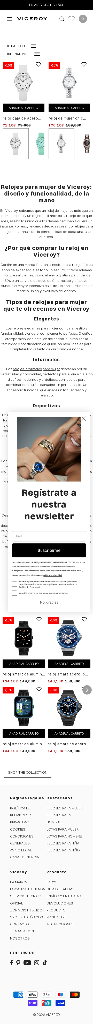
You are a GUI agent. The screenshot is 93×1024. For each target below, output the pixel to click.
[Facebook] (11, 962)
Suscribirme (49, 550)
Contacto (19, 924)
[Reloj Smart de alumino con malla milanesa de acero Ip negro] (24, 638)
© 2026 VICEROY (46, 1014)
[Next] (87, 690)
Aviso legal (21, 850)
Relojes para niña (63, 843)
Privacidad (19, 822)
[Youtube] (27, 962)
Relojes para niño (63, 850)
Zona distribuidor (27, 910)
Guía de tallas (60, 889)
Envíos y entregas (64, 896)
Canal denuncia (24, 857)
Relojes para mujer (65, 808)
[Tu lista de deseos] (71, 18)
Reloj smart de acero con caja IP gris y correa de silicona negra (67, 744)
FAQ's (51, 882)
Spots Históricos (26, 917)
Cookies (17, 829)
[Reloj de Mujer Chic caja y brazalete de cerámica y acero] (69, 82)
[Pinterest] (18, 962)
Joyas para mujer (63, 829)
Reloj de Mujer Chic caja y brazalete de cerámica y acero (67, 118)
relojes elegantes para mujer (35, 328)
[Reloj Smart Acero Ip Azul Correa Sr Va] (69, 638)
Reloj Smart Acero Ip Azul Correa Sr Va (66, 674)
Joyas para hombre (64, 836)
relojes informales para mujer (36, 369)
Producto (56, 910)
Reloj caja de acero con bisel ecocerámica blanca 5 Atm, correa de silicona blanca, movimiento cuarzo (23, 118)
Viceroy (11, 210)
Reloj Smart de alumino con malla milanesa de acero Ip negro (24, 674)
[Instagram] (36, 962)
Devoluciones (60, 903)
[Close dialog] (83, 418)
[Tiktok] (45, 962)
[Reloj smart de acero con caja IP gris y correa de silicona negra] (69, 708)
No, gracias (49, 602)
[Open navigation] (9, 18)
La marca (18, 882)
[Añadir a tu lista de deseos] (38, 68)
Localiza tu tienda (27, 889)
